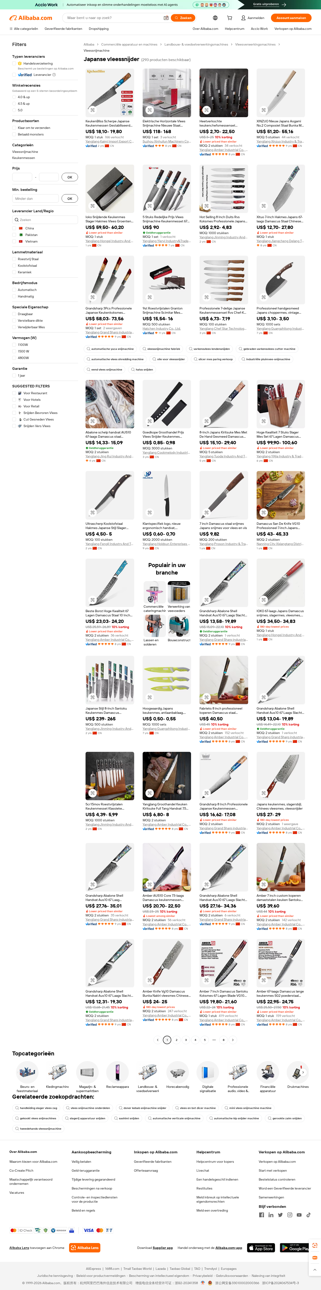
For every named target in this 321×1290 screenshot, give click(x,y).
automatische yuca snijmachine (112, 349)
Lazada (161, 1269)
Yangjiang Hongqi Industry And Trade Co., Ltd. (110, 241)
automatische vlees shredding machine (117, 359)
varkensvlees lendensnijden (212, 349)
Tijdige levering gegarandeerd (93, 1179)
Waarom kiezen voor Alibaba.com (33, 1161)
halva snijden (144, 369)
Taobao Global (180, 1269)
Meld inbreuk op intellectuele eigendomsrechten (217, 1199)
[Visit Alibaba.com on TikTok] (308, 1215)
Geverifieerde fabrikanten (153, 1161)
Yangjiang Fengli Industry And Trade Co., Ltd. (110, 544)
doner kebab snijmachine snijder (145, 1108)
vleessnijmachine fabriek (163, 349)
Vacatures (16, 1192)
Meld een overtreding (212, 1210)
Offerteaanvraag (146, 1170)
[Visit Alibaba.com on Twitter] (280, 1215)
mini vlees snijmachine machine (250, 1108)
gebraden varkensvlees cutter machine (269, 349)
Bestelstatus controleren (277, 1179)
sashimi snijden (129, 1118)
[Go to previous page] (157, 1040)
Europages (229, 1269)
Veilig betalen (81, 1161)
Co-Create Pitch (21, 1170)
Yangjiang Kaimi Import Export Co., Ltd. (110, 141)
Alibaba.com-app (228, 1248)
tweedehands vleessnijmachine (40, 1128)
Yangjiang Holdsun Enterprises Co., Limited (167, 544)
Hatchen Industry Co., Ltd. (162, 328)
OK (69, 177)
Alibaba (89, 44)
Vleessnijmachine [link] (97, 50)
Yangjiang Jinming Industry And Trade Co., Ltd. (224, 237)
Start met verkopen (273, 1170)
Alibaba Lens (19, 1248)
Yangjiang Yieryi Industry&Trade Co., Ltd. (167, 241)
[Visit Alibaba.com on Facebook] (261, 1215)
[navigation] (45, 542)
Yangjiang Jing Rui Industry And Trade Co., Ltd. (110, 456)
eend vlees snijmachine (106, 369)
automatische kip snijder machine (236, 1118)
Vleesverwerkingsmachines (255, 44)
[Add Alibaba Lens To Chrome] (84, 1247)
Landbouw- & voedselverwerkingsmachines (196, 44)
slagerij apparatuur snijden (87, 1118)
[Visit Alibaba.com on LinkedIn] (271, 1215)
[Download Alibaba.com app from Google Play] (296, 1247)
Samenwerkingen (271, 1197)
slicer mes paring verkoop (216, 359)
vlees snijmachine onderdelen (90, 1108)
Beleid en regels (83, 1210)
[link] (315, 1245)
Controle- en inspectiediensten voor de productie (94, 1199)
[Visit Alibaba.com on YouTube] (299, 1215)
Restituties (204, 1188)
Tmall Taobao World (137, 1269)
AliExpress (93, 1269)
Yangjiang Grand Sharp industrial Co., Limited (110, 332)
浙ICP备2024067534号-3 (280, 1283)
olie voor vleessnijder (171, 359)
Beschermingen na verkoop (92, 1188)
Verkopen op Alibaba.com (277, 1161)
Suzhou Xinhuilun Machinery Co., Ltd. (167, 141)
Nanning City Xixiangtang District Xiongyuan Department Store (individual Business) (281, 544)
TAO (197, 1269)
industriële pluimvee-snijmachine (268, 359)
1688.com (112, 1269)
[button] (166, 18)
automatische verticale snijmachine (176, 1118)
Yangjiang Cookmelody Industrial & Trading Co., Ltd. (167, 452)
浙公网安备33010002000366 (237, 1283)
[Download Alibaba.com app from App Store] (261, 1247)
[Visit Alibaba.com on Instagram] (290, 1215)
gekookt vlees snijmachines (38, 1118)
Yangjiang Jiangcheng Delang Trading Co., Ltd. (281, 241)
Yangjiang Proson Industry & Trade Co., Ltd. (224, 544)
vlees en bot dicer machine (198, 1108)
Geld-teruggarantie (86, 1170)
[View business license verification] (203, 1283)
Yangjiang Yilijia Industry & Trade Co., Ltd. (281, 456)
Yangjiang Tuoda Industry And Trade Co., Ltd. (224, 456)
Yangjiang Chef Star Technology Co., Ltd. (224, 328)
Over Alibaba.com (23, 1152)
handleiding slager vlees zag (38, 1108)
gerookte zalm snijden (287, 1118)
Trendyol (210, 1269)
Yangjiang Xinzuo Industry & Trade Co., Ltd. (281, 141)
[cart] (230, 18)
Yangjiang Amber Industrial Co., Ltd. (224, 150)
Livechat (202, 1170)
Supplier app (163, 1248)
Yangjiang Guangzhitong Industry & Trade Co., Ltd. (281, 328)
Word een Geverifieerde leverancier (285, 1188)
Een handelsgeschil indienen (217, 1179)
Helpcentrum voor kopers (215, 1161)
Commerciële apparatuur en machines (129, 44)
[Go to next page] (233, 1040)
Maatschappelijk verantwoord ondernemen (30, 1182)
